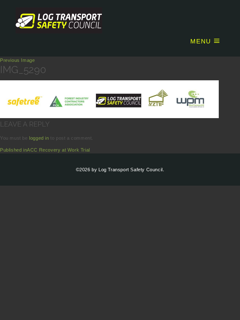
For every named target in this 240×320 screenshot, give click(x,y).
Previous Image (17, 60)
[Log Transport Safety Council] (120, 20)
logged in (39, 138)
